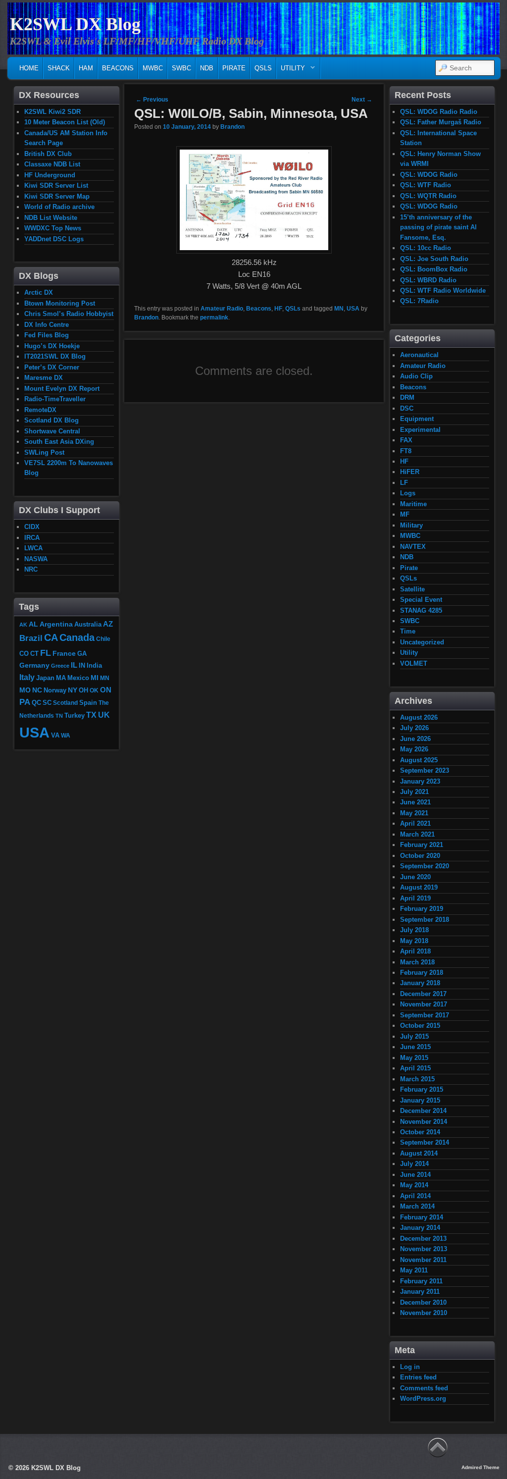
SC (47, 702)
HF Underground (49, 175)
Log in (410, 1367)
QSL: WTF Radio (425, 185)
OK (94, 690)
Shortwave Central (52, 431)
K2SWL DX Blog (75, 24)
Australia (87, 624)
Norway (55, 690)
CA (51, 637)
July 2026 (414, 728)
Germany (34, 665)
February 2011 (421, 1281)
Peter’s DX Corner (51, 367)
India (94, 665)
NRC (31, 569)
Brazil (31, 638)
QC (36, 702)
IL (74, 665)
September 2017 (424, 1015)
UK (104, 715)
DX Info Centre (46, 324)
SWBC (181, 68)
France (64, 653)
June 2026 (415, 738)
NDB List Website (50, 217)
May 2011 (414, 1270)
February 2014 (421, 1217)
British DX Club (48, 154)
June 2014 (415, 1174)
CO (24, 653)
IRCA (32, 537)
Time (407, 631)
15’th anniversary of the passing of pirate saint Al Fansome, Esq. (438, 227)
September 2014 (424, 1142)
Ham (86, 68)
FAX (406, 440)
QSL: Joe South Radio (434, 259)
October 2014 (420, 1132)
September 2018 (424, 919)
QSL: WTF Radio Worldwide (443, 290)
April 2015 (415, 1068)
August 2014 (419, 1153)
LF (404, 482)
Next (362, 99)
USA (353, 308)
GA (82, 653)
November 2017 (423, 1004)
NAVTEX (413, 546)
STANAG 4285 (421, 610)
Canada (77, 637)
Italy (27, 677)
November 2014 (423, 1121)
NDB (206, 68)
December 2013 (423, 1238)
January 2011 (420, 1291)
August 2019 (419, 887)
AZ (108, 624)
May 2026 (414, 749)
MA (61, 678)
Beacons (118, 68)
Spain (88, 702)
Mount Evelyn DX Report (62, 388)
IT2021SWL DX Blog (55, 356)
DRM (407, 397)
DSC (406, 408)
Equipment (417, 419)
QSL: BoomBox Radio (433, 269)
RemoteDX (40, 410)
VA (55, 735)
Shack (59, 68)
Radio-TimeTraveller (55, 399)
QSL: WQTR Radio (428, 196)
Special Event (421, 599)
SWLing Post (44, 452)
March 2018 (417, 962)
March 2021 (417, 834)
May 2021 (414, 813)
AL (33, 624)
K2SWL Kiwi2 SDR (52, 111)
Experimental (420, 429)
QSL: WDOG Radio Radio (438, 111)
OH (83, 690)
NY (72, 690)
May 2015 (414, 1057)
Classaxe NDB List (52, 164)
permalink (214, 317)
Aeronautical (419, 355)
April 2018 (415, 951)
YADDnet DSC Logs (54, 239)
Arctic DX (38, 292)
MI (95, 678)
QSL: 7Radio (419, 301)
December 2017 (423, 994)
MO (25, 690)
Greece (60, 666)
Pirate (234, 68)
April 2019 (415, 898)
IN (82, 665)
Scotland (65, 702)
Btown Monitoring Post (59, 303)
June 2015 (415, 1047)
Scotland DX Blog (51, 420)
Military (411, 525)
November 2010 (423, 1313)
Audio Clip (416, 376)
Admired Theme (480, 1467)
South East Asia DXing (59, 441)
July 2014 (414, 1163)
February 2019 (421, 908)
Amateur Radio (222, 308)
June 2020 (415, 877)
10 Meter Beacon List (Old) (64, 122)
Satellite (412, 589)
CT (34, 653)
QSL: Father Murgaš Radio (440, 122)
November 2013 (423, 1249)
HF (278, 308)
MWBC (153, 68)
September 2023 (424, 770)
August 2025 (419, 760)
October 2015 (420, 1025)
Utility (291, 70)
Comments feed (424, 1388)
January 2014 (420, 1227)
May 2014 (414, 1185)
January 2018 (420, 983)
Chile (103, 638)
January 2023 (420, 781)
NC (37, 690)
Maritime (413, 504)
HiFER (409, 471)
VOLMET (413, 663)
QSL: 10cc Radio (425, 248)
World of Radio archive (59, 207)
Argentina (56, 624)
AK (23, 625)
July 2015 (414, 1036)
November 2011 (423, 1260)
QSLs (263, 68)
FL (45, 653)
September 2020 (424, 866)
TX (91, 714)
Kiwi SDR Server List (56, 185)
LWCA (33, 548)
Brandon (232, 126)
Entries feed (418, 1377)
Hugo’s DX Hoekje (52, 346)
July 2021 (414, 791)
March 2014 (417, 1206)
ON (105, 690)
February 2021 (421, 844)
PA (24, 701)
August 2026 (419, 717)
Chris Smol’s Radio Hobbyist (68, 313)
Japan (45, 678)
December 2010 (423, 1302)
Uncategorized (422, 642)
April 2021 (415, 823)
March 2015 (417, 1079)
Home (29, 68)
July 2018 (414, 930)
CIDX (32, 526)
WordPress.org (423, 1398)
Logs (407, 493)
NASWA (36, 559)
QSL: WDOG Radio (428, 174)
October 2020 (420, 855)
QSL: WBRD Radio (428, 280)
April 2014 (415, 1196)
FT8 (405, 451)
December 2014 (423, 1110)
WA (65, 735)
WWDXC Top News (52, 228)
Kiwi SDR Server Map (57, 196)
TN (59, 716)
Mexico (78, 678)
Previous (152, 99)
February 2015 (421, 1089)
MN (339, 308)
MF (404, 514)
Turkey (74, 715)
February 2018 (421, 972)
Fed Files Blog (46, 335)
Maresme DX (43, 377)
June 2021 (415, 802)
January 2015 (420, 1100)
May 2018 (414, 941)
